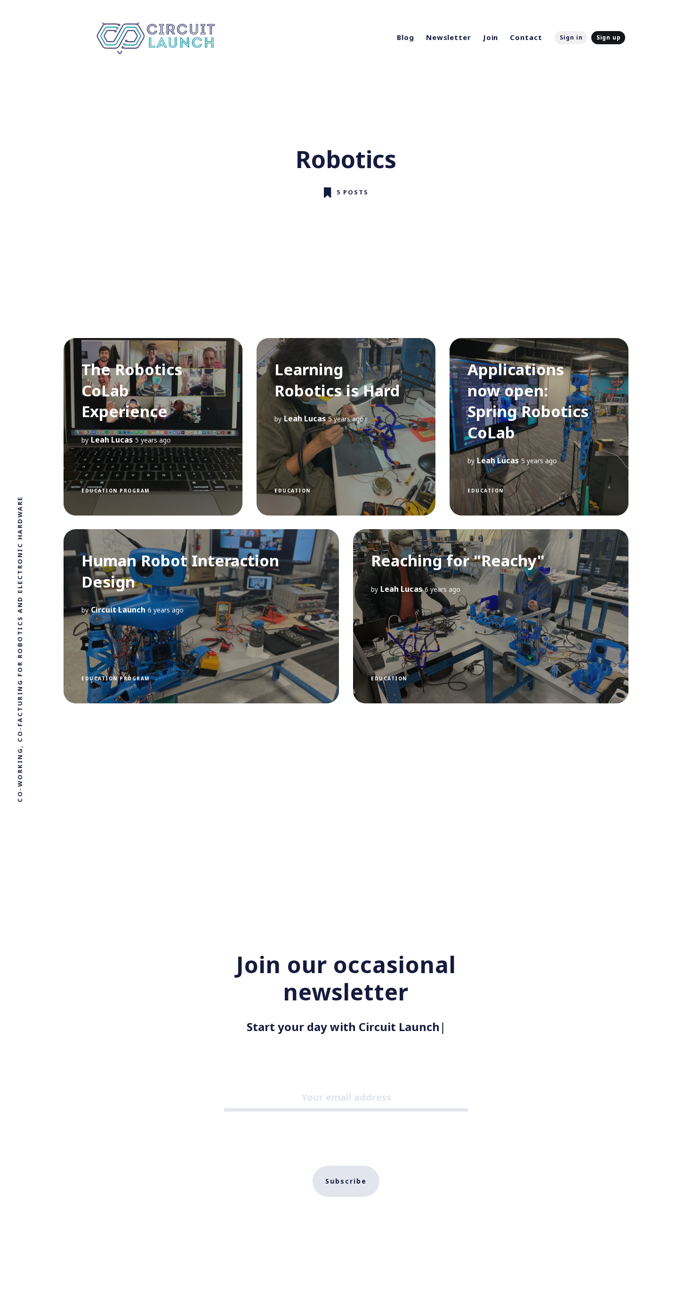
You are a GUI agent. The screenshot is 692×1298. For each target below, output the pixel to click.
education (292, 490)
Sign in (571, 37)
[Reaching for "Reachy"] (490, 616)
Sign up (608, 37)
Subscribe (346, 1181)
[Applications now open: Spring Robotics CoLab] (539, 427)
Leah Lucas (112, 439)
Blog (405, 37)
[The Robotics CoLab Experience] (153, 427)
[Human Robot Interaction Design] (201, 616)
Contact (526, 37)
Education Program (115, 490)
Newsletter (448, 37)
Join (491, 37)
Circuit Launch (118, 610)
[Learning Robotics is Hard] (346, 427)
